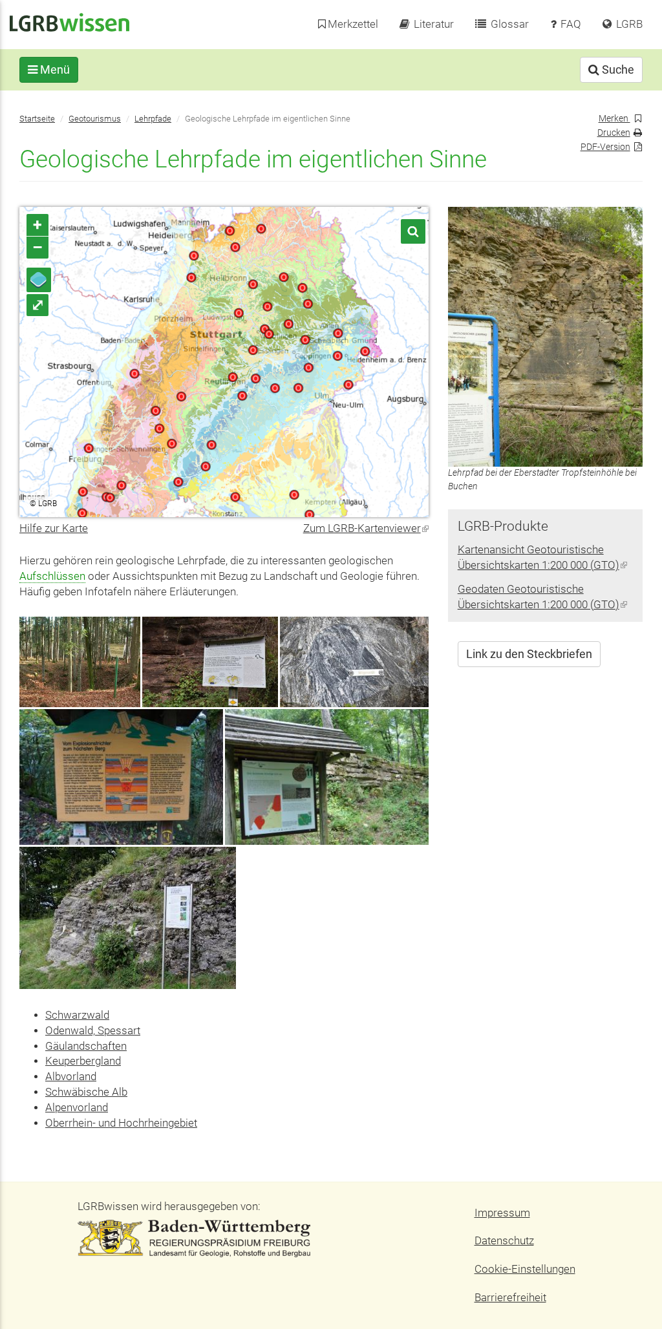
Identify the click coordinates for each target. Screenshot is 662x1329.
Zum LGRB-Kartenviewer (366, 528)
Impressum (502, 1213)
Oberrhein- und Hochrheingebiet (121, 1123)
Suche (616, 69)
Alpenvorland (76, 1107)
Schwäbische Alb (86, 1092)
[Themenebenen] (39, 280)
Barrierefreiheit (510, 1298)
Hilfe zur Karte (53, 528)
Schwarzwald (77, 1015)
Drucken (613, 132)
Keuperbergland (83, 1061)
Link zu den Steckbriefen (529, 654)
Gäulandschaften (86, 1046)
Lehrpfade (152, 118)
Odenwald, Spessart (92, 1031)
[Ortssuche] (413, 231)
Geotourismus (95, 118)
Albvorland (70, 1076)
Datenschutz (504, 1241)
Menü (53, 69)
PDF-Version (605, 147)
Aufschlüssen (52, 576)
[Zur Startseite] (69, 22)
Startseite (37, 118)
